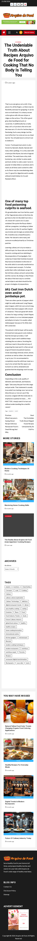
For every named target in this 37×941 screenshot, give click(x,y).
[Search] (17, 32)
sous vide (20, 663)
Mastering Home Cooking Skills (17, 505)
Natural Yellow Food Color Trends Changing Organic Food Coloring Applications (18, 728)
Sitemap (6, 894)
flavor (17, 612)
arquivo (11, 411)
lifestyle (8, 641)
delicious (25, 601)
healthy (23, 623)
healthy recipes (11, 627)
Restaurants (10, 663)
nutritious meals (11, 652)
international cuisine (12, 634)
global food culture (12, 623)
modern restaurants (12, 648)
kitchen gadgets (11, 637)
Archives (8, 565)
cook (16, 411)
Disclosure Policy (10, 891)
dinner (27, 605)
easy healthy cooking (12, 608)
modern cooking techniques (15, 645)
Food (23, 612)
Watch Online (29, 32)
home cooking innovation (14, 630)
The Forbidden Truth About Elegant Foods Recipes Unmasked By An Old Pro (27, 422)
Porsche (22, 652)
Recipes (8, 656)
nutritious (25, 648)
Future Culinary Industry (13, 619)
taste (27, 663)
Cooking (18, 42)
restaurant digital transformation (16, 659)
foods (25, 616)
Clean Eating (26, 587)
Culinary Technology (12, 601)
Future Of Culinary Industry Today (18, 838)
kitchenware (23, 637)
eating (24, 608)
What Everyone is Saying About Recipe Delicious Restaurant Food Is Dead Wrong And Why (11, 423)
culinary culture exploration (14, 598)
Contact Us (8, 887)
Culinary (8, 594)
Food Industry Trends (13, 616)
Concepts (9, 590)
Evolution (9, 612)
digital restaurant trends (13, 605)
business (16, 587)
